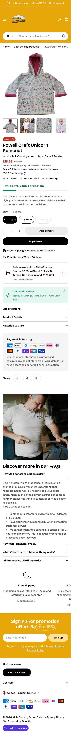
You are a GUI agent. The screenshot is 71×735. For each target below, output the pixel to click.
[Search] (64, 36)
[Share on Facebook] (17, 378)
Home (6, 46)
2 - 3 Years (26, 219)
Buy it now (35, 241)
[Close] (64, 291)
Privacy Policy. (35, 650)
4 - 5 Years (44, 221)
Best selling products (26, 46)
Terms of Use (53, 646)
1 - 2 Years (10, 219)
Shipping (21, 165)
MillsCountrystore (23, 156)
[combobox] (35, 36)
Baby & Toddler (54, 156)
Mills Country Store (24, 717)
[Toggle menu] (5, 19)
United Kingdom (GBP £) (21, 692)
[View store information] (63, 273)
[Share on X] (27, 378)
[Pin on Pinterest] (37, 378)
